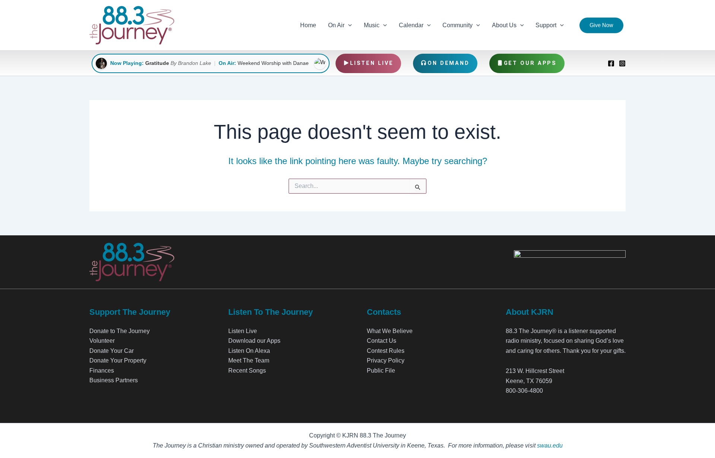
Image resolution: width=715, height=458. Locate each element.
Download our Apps (254, 341)
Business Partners (113, 380)
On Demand (449, 63)
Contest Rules (385, 351)
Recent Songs (247, 370)
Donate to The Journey (119, 331)
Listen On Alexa (249, 351)
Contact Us (381, 341)
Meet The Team (248, 360)
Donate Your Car (111, 351)
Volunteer (102, 341)
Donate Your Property (117, 360)
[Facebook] (611, 63)
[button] (348, 25)
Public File (381, 370)
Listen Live (372, 63)
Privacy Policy (385, 360)
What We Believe (390, 331)
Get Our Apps (530, 63)
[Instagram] (622, 63)
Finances (101, 370)
